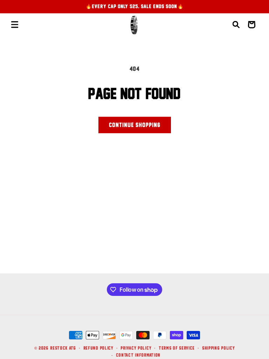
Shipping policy (218, 348)
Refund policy (98, 348)
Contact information (138, 355)
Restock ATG (63, 348)
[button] (14, 24)
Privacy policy (135, 348)
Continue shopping (134, 125)
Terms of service (177, 348)
